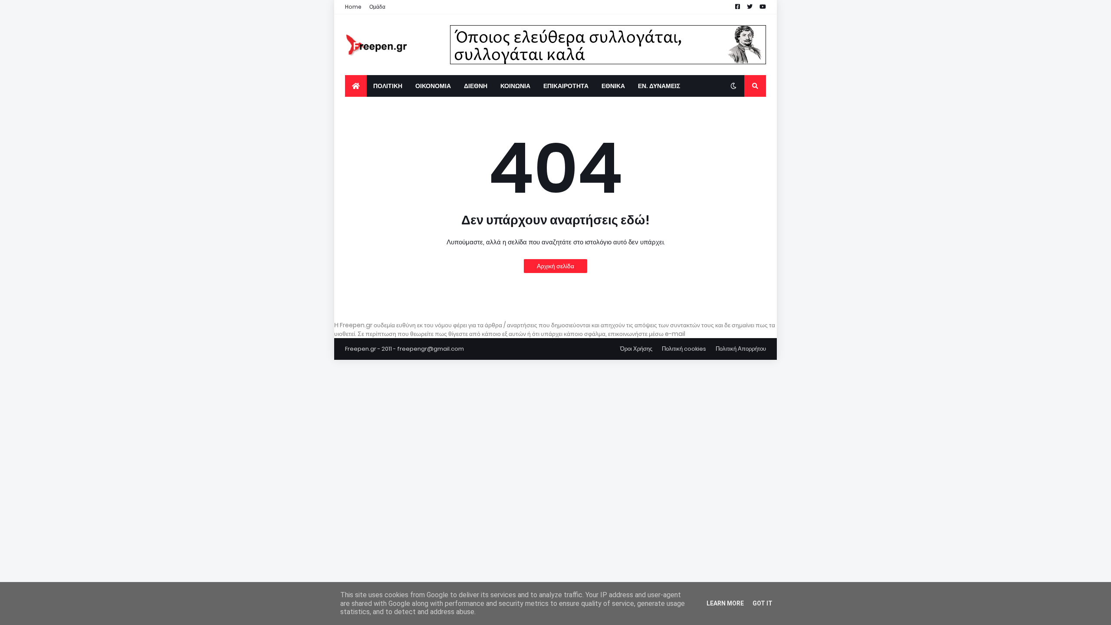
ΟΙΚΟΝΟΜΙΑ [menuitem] (433, 86)
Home (353, 6)
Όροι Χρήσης (636, 349)
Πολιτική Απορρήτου (741, 349)
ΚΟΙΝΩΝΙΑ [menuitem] (515, 86)
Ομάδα (377, 6)
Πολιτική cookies (684, 349)
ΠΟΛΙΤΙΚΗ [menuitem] (387, 86)
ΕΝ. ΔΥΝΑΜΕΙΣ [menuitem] (659, 86)
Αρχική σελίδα (555, 266)
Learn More (725, 603)
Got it (762, 603)
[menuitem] (356, 86)
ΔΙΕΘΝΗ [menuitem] (475, 86)
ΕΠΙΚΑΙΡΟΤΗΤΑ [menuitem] (565, 86)
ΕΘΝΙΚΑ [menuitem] (613, 86)
